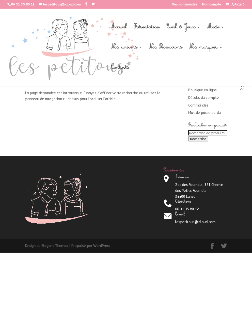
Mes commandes (184, 4)
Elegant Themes (55, 246)
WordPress (101, 246)
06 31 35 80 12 (23, 4)
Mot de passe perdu (204, 113)
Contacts (120, 69)
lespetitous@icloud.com (195, 222)
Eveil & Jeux (181, 28)
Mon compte (211, 4)
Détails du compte (203, 98)
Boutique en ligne (202, 90)
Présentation (147, 28)
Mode (213, 28)
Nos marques (203, 49)
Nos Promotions (165, 49)
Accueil (119, 28)
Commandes (198, 105)
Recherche (198, 139)
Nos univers (124, 49)
